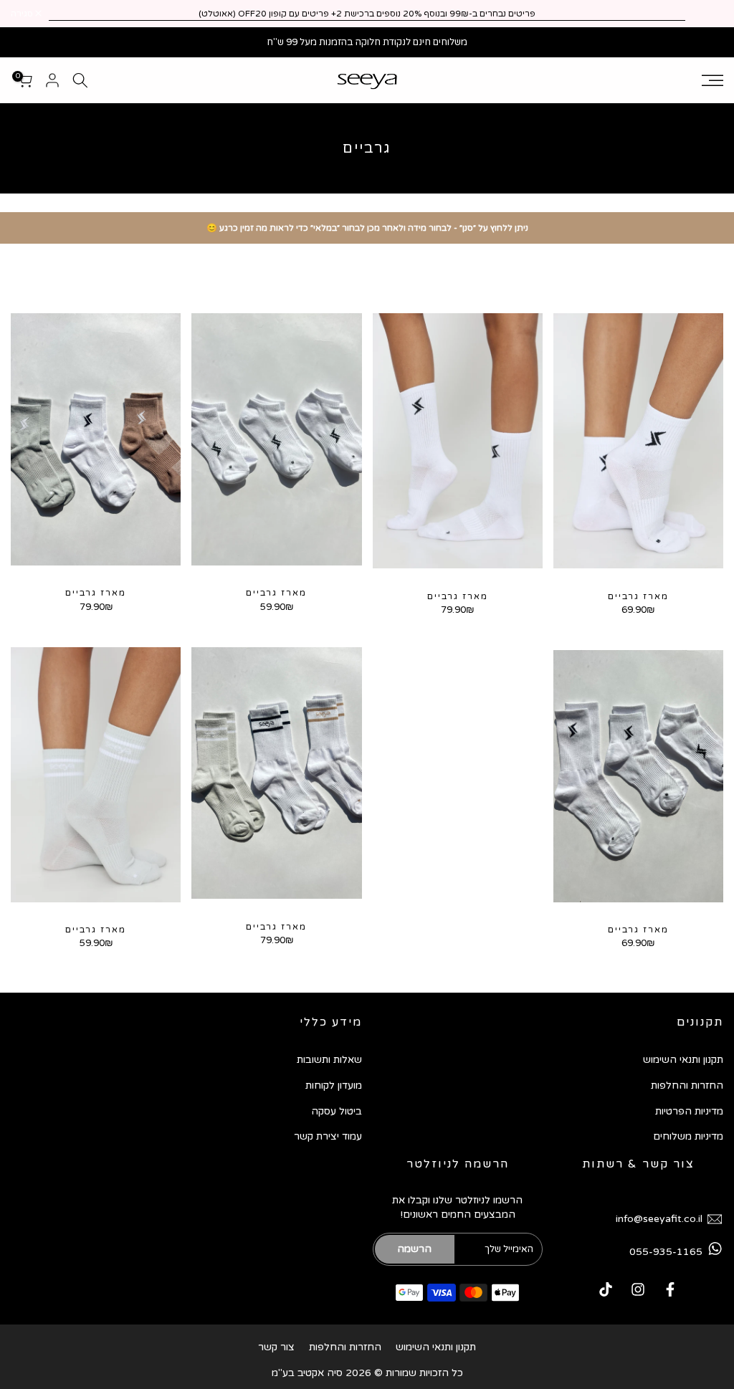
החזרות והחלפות (687, 1085)
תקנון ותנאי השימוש (683, 1060)
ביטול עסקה (336, 1111)
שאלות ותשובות (329, 1060)
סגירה (704, 13)
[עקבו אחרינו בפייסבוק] (670, 1289)
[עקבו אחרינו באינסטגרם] (638, 1289)
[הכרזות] (367, 13)
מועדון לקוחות (333, 1085)
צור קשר (276, 1347)
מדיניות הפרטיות (689, 1111)
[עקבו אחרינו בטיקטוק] (605, 1289)
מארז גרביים (638, 596)
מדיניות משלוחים (688, 1136)
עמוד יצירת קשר (328, 1136)
